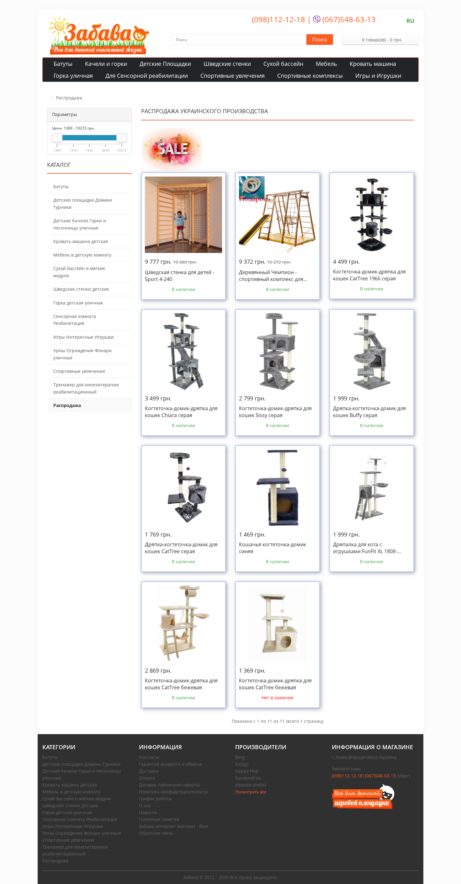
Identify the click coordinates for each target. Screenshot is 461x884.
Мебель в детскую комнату (71, 792)
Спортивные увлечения (232, 75)
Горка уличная (73, 75)
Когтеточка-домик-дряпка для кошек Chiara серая (181, 412)
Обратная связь (156, 833)
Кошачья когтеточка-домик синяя (272, 548)
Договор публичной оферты (169, 785)
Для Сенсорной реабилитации (146, 75)
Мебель (326, 63)
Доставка (149, 771)
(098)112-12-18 (278, 19)
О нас (145, 805)
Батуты (63, 63)
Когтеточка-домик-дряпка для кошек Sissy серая (275, 412)
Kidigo (241, 764)
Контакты (149, 757)
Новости (148, 812)
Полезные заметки (159, 819)
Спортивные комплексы (310, 75)
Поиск (319, 39)
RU (410, 20)
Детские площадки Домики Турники (81, 764)
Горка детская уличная (67, 812)
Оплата (147, 778)
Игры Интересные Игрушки (72, 826)
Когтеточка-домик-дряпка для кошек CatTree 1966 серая (369, 275)
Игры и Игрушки (378, 75)
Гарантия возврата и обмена (170, 764)
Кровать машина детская (69, 785)
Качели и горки (106, 63)
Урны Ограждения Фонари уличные (81, 833)
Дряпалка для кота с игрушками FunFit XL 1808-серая (365, 548)
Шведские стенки (227, 63)
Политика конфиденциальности (173, 792)
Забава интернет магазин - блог (174, 826)
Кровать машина (373, 63)
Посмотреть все (250, 792)
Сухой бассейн (283, 63)
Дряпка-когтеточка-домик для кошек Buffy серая (369, 412)
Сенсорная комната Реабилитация (79, 819)
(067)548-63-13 (348, 19)
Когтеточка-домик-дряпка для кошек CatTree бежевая (181, 684)
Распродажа (55, 861)
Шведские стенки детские (70, 805)
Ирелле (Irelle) (250, 785)
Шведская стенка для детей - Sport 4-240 (179, 276)
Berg (240, 757)
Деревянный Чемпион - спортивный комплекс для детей (271, 276)
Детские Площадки (165, 63)
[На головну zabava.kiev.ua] (375, 796)
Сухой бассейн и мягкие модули (76, 799)
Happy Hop (246, 771)
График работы (155, 799)
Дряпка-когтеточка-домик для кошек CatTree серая (181, 548)
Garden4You (248, 778)
